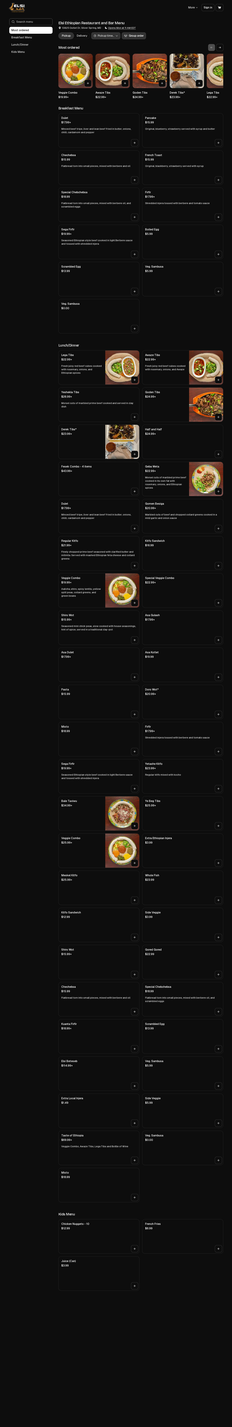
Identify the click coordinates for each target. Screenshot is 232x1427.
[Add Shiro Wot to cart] (134, 640)
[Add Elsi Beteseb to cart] (134, 1086)
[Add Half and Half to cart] (218, 454)
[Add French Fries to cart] (218, 1249)
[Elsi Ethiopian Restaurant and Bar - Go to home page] (17, 7)
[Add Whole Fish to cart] (218, 900)
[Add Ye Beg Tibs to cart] (218, 826)
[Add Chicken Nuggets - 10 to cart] (134, 1249)
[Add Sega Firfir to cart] (134, 254)
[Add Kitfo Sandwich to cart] (218, 566)
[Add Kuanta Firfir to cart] (134, 1049)
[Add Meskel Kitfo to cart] (134, 900)
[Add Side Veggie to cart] (218, 937)
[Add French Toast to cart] (218, 180)
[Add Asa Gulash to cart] (218, 640)
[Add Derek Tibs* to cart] (199, 83)
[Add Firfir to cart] (218, 217)
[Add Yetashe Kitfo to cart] (218, 789)
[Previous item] (211, 47)
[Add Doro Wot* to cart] (218, 714)
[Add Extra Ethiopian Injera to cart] (218, 863)
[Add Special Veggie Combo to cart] (218, 603)
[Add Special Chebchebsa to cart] (134, 217)
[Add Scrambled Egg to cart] (134, 291)
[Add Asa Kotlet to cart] (218, 677)
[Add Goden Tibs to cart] (162, 83)
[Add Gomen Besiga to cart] (218, 528)
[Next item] (219, 47)
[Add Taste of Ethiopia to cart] (134, 1160)
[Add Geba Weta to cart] (218, 491)
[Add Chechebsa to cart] (134, 180)
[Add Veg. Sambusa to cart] (218, 291)
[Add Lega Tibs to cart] (134, 380)
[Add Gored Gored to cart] (218, 974)
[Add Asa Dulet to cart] (134, 677)
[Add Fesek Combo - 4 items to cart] (134, 491)
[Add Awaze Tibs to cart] (125, 83)
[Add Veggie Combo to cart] (88, 83)
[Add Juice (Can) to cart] (134, 1286)
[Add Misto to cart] (134, 751)
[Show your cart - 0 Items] (219, 7)
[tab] (66, 35)
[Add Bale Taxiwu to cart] (134, 826)
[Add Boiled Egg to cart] (218, 254)
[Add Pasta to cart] (134, 714)
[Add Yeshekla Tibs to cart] (134, 417)
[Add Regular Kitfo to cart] (134, 566)
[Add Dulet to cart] (134, 143)
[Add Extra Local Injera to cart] (134, 1123)
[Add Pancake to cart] (218, 143)
